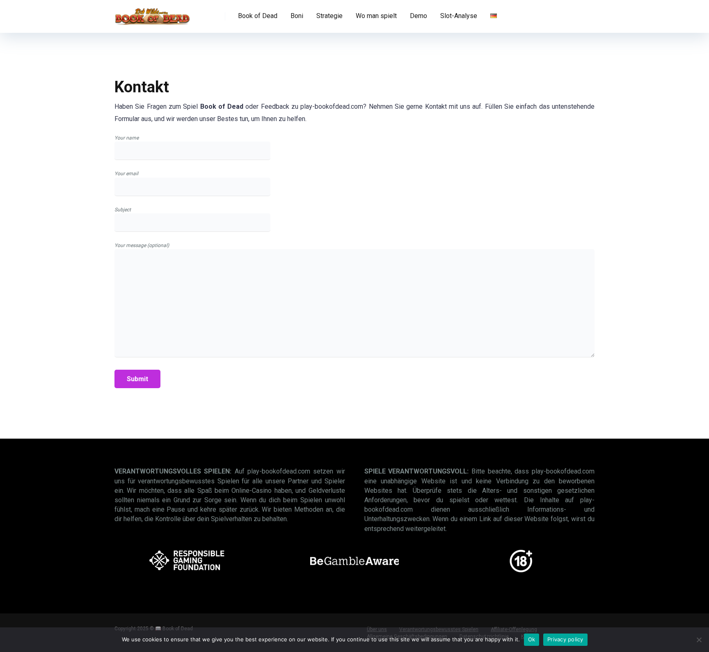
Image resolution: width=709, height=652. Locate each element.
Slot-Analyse (458, 16)
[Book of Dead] (152, 13)
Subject (122, 210)
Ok (531, 639)
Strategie (329, 16)
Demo (418, 16)
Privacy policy (565, 639)
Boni (296, 16)
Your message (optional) (141, 245)
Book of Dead (257, 16)
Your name (126, 138)
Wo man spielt (376, 16)
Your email (126, 173)
